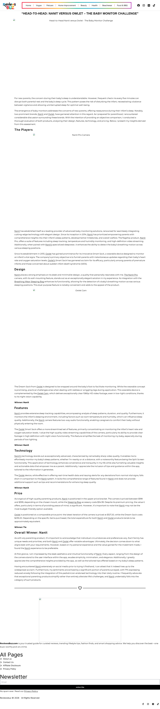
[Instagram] (143, 5)
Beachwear (107, 5)
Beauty (84, 5)
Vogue (39, 5)
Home (28, 5)
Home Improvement (67, 5)
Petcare (50, 5)
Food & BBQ (122, 5)
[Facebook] (138, 5)
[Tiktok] (154, 5)
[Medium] (148, 5)
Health (94, 5)
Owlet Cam (42, 393)
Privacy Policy (31, 691)
